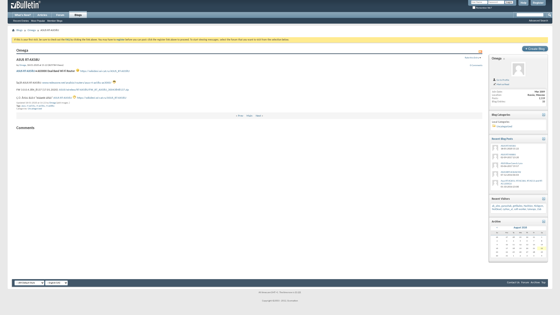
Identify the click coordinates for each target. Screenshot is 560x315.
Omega (32, 30)
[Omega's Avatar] (518, 69)
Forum (60, 15)
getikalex (517, 206)
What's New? (23, 15)
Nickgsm (538, 206)
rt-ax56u (31, 106)
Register (538, 2)
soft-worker (520, 209)
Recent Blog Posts (502, 139)
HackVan (528, 206)
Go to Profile (502, 80)
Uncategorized (35, 109)
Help (523, 2)
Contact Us (513, 282)
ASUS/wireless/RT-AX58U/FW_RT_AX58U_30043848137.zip (94, 89)
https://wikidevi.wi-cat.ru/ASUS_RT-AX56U (101, 97)
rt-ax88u (50, 106)
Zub (539, 209)
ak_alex (496, 206)
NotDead (496, 209)
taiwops (531, 209)
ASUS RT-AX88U (508, 155)
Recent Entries (21, 20)
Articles (42, 15)
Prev (240, 115)
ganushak (506, 206)
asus (23, 106)
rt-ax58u (40, 106)
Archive (535, 282)
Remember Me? (483, 8)
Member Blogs (55, 20)
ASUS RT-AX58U (25, 71)
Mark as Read (502, 84)
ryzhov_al (508, 209)
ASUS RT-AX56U (62, 97)
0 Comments (476, 65)
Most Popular (38, 20)
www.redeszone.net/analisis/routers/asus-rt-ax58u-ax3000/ (77, 82)
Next (258, 115)
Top (543, 282)
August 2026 (520, 227)
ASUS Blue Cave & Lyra (511, 163)
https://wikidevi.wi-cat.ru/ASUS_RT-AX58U (105, 71)
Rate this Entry (472, 57)
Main (249, 115)
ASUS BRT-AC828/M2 (511, 172)
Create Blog (535, 49)
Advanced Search (538, 20)
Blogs (78, 15)
